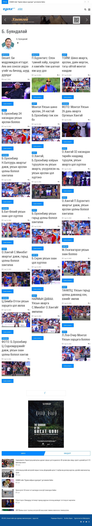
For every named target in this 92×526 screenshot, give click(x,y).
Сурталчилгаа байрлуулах (82, 518)
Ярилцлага (5, 55)
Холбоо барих (68, 518)
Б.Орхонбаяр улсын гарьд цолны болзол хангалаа (44, 218)
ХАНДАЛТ (67, 453)
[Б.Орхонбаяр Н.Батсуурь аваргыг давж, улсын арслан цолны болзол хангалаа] (16, 189)
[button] (46, 19)
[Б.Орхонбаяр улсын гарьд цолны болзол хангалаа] (46, 236)
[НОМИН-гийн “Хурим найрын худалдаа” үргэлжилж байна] (8, 483)
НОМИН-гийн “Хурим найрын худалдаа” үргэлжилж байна (34, 480)
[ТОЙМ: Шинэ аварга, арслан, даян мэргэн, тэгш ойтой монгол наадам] (76, 85)
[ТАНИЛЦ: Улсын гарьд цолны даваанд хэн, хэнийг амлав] (76, 313)
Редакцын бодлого (57, 518)
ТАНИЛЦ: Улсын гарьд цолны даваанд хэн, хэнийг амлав (76, 295)
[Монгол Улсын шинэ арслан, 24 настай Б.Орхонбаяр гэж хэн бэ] (46, 134)
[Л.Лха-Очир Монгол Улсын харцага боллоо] (76, 353)
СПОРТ (64, 55)
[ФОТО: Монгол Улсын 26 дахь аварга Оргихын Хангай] (76, 129)
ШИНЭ (23, 453)
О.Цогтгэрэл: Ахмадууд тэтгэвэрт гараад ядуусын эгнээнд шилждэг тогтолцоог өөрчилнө (45, 500)
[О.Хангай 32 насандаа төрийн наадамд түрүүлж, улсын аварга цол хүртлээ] (76, 178)
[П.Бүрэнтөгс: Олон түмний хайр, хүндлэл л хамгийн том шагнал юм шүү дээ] (46, 85)
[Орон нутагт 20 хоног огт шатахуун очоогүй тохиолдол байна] (8, 493)
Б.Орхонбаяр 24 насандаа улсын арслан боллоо (12, 118)
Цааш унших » (7, 104)
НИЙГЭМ (65, 246)
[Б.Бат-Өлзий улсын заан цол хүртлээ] (16, 230)
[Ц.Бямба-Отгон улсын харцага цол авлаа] (16, 319)
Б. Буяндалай (21, 39)
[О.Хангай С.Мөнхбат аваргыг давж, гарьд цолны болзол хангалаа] (16, 279)
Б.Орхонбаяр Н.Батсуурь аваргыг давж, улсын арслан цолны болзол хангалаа (14, 167)
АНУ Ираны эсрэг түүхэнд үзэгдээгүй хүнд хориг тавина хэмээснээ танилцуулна (42, 510)
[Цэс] (89, 10)
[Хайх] (85, 10)
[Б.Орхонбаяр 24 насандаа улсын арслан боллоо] (16, 136)
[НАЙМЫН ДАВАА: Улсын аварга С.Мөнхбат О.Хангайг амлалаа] (46, 326)
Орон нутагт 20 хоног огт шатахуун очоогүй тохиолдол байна (28, 2)
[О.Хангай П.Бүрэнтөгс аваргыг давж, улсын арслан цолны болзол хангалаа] (76, 227)
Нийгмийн (65, 103)
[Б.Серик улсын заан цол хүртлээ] (46, 276)
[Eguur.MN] (13, 9)
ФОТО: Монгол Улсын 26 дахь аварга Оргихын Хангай (75, 111)
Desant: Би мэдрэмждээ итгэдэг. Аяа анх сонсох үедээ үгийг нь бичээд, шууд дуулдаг (15, 66)
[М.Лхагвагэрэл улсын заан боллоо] (76, 268)
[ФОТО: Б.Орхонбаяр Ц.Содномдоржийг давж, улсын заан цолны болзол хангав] (16, 368)
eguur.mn (35, 518)
